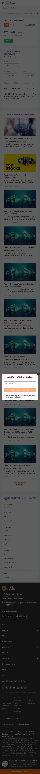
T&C (21, 395)
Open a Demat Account (20, 390)
